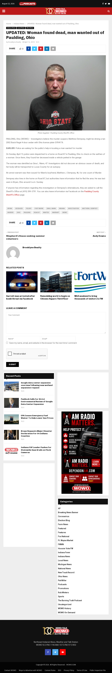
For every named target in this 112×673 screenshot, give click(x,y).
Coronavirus (63, 516)
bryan (10, 208)
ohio (18, 212)
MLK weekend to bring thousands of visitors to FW (88, 297)
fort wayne (39, 208)
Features (62, 532)
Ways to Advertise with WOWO (30, 670)
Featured (62, 528)
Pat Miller (62, 580)
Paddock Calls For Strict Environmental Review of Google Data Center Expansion (37, 401)
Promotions (63, 588)
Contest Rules (50, 670)
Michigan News (65, 564)
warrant (55, 212)
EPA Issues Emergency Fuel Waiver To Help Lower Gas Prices (37, 416)
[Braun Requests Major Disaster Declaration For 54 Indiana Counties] (11, 435)
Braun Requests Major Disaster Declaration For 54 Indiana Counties (36, 433)
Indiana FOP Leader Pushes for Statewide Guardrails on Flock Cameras (36, 449)
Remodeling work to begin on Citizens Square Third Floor (55, 297)
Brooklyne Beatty (14, 42)
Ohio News (29, 28)
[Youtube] (63, 652)
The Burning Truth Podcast (70, 600)
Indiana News (11, 28)
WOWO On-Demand (66, 612)
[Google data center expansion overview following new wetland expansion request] (11, 386)
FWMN (61, 544)
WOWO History (64, 608)
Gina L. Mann (51, 208)
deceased (19, 208)
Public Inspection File (98, 670)
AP (59, 508)
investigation (73, 208)
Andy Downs (99, 236)
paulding (27, 212)
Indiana (62, 208)
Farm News (63, 524)
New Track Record (66, 572)
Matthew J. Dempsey (89, 208)
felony (28, 208)
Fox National (63, 536)
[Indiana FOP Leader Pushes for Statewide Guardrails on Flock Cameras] (11, 451)
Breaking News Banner (68, 512)
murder (10, 212)
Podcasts (62, 584)
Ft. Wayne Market (65, 540)
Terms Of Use (82, 670)
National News (64, 568)
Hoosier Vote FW (65, 548)
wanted (46, 212)
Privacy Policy (69, 670)
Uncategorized (64, 604)
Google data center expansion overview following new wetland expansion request (37, 385)
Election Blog (64, 520)
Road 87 (37, 212)
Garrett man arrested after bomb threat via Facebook (20, 297)
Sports (61, 596)
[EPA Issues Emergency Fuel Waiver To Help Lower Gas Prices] (11, 419)
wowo (65, 212)
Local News (21, 28)
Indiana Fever (64, 552)
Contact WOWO (10, 670)
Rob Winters (63, 592)
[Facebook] (48, 652)
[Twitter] (55, 652)
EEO (59, 670)
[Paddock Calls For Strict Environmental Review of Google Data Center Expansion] (11, 403)
